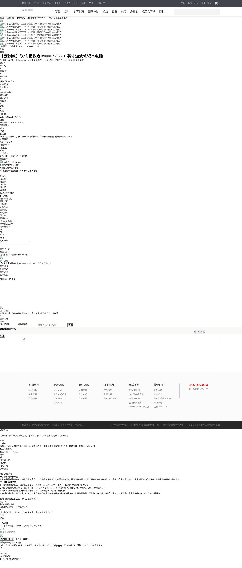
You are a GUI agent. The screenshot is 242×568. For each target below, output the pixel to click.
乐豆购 (134, 11)
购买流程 (32, 390)
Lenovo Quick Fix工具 (139, 407)
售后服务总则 (135, 390)
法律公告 (56, 425)
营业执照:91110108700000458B (170, 425)
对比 (2, 457)
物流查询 (58, 402)
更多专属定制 (6, 198)
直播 (114, 11)
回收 (161, 11)
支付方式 (83, 394)
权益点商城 (148, 11)
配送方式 (58, 390)
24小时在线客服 (136, 394)
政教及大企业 (71, 3)
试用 (123, 11)
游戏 (105, 11)
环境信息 (158, 402)
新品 (57, 11)
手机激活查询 (110, 398)
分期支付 (83, 390)
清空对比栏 (5, 460)
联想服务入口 (135, 398)
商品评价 (32, 398)
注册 (203, 3)
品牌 (91, 3)
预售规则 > (5, 125)
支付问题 (83, 398)
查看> (70, 136)
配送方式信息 (60, 394)
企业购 (57, 3)
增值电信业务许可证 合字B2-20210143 (203, 425)
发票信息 (108, 394)
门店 (183, 3)
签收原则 (58, 398)
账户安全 (158, 394)
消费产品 (46, 3)
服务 (83, 3)
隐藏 (2, 454)
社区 (196, 3)
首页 (2, 18)
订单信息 (108, 390)
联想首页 (26, 3)
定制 (67, 11)
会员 (190, 3)
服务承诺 (158, 390)
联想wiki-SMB (160, 407)
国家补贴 (93, 11)
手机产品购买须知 (162, 398)
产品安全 (79, 425)
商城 (36, 3)
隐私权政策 (67, 425)
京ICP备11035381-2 (119, 425)
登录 (209, 3)
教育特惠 (79, 11)
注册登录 (32, 394)
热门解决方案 (135, 402)
